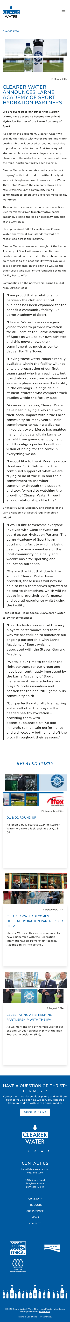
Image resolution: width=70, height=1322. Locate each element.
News (35, 1217)
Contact (35, 1223)
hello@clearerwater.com (35, 1169)
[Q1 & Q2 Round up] (35, 790)
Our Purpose (35, 1211)
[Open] (62, 11)
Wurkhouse (44, 1311)
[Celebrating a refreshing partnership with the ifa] (35, 987)
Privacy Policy (45, 1317)
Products (35, 1205)
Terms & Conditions (27, 1317)
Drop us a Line (35, 1112)
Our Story (35, 1198)
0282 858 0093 (35, 1172)
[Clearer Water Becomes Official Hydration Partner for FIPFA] (35, 888)
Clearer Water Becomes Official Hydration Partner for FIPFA (35, 921)
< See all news (11, 31)
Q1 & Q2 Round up (21, 818)
